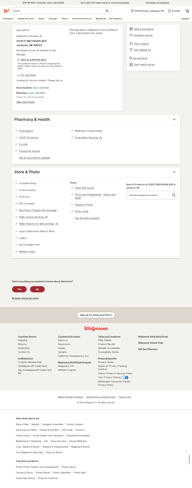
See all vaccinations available (34, 158)
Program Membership (29, 362)
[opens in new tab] (93, 31)
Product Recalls (106, 344)
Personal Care (58, 441)
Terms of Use (125, 397)
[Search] (108, 11)
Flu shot (23, 144)
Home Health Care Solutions (48, 435)
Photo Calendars (62, 472)
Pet (46, 441)
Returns (22, 344)
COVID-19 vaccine (28, 137)
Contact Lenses (74, 424)
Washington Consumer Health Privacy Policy (114, 383)
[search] (174, 195)
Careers (62, 352)
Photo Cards (81, 211)
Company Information (69, 336)
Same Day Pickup (84, 187)
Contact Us (24, 352)
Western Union (27, 251)
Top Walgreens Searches (29, 452)
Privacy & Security (107, 358)
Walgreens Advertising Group (153, 336)
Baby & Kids (22, 424)
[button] (174, 11)
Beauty (35, 424)
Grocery (79, 429)
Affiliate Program (67, 370)
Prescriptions (26, 130)
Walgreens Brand (80, 446)
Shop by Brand (54, 452)
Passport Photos (84, 204)
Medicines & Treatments (28, 441)
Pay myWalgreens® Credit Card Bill (34, 372)
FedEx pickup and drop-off (33, 217)
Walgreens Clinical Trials (150, 342)
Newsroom (64, 344)
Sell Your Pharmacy (148, 349)
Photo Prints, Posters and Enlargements (37, 467)
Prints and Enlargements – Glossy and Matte (95, 196)
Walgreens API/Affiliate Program (74, 362)
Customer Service (27, 336)
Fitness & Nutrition (49, 429)
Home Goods (23, 435)
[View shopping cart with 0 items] (187, 11)
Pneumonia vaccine (29, 151)
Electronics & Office (26, 429)
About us (63, 340)
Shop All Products (47, 478)
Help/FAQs (24, 348)
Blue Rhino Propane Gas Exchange (38, 210)
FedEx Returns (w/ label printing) (36, 224)
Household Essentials (77, 435)
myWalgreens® (25, 358)
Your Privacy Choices (110, 377)
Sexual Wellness (77, 441)
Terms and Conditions (109, 336)
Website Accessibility (109, 348)
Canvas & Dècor (24, 472)
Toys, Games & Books (27, 446)
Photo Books (43, 472)
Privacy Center (106, 362)
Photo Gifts (80, 472)
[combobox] (57, 11)
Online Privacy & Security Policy (115, 373)
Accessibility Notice (108, 352)
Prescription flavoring (86, 138)
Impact (61, 348)
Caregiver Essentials (52, 424)
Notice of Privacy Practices (70, 397)
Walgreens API (66, 366)
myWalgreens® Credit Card (32, 366)
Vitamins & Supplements (55, 446)
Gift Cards (67, 429)
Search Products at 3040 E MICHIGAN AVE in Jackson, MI (151, 186)
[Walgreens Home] (6, 11)
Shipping (22, 340)
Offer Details (104, 340)
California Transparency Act (73, 356)
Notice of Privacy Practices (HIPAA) (112, 368)
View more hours (25, 102)
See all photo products (87, 218)
